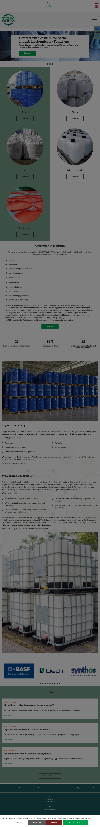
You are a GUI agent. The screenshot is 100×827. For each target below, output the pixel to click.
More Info (37, 822)
